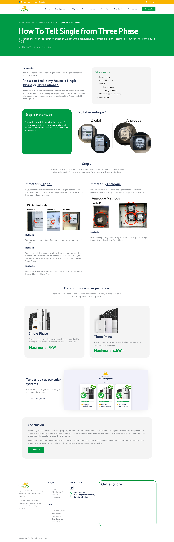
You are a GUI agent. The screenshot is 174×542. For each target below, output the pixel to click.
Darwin (37, 47)
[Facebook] (72, 488)
